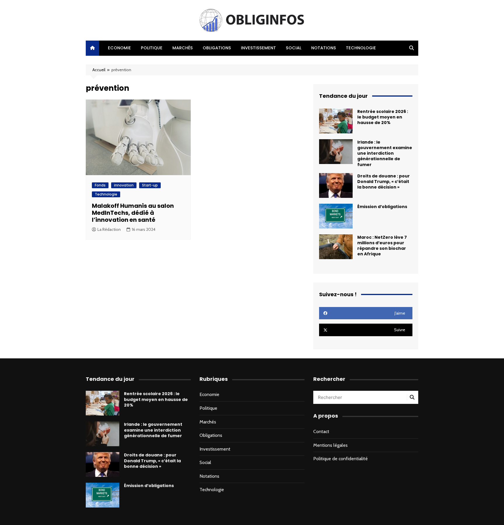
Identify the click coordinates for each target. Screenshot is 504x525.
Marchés (182, 48)
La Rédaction (109, 229)
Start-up (150, 185)
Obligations (217, 48)
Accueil (98, 69)
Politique (151, 48)
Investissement (258, 48)
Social (293, 48)
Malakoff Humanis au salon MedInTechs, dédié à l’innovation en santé (133, 213)
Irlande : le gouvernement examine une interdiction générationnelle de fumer (384, 153)
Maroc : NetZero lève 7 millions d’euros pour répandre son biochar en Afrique (382, 245)
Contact (321, 431)
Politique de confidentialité (340, 458)
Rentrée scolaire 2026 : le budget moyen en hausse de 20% (382, 117)
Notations (323, 48)
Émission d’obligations (382, 207)
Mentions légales (330, 445)
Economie (119, 48)
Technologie (361, 48)
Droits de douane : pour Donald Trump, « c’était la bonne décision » (383, 181)
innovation (124, 185)
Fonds (100, 185)
